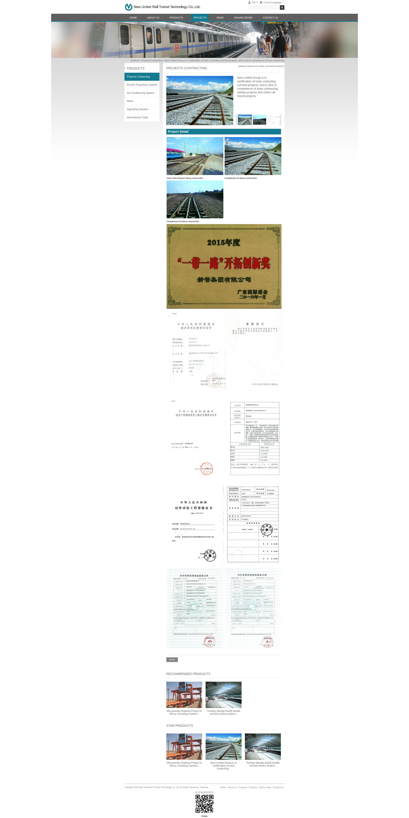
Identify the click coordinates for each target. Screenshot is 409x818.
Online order (265, 787)
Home (136, 60)
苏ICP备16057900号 (204, 792)
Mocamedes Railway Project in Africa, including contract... (184, 712)
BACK (172, 659)
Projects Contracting (152, 60)
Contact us (278, 787)
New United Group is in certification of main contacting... (223, 765)
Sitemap (204, 787)
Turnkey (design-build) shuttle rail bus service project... (223, 712)
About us (232, 787)
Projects (253, 787)
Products (242, 787)
